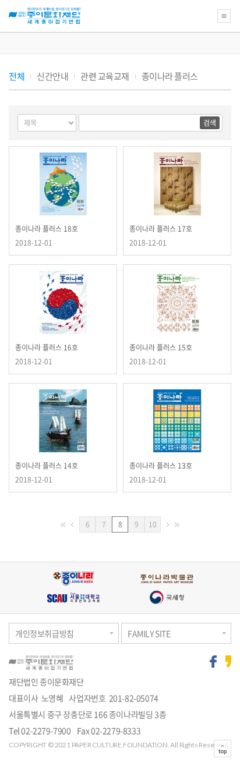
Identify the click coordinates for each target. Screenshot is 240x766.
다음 (168, 525)
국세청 (166, 597)
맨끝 (177, 525)
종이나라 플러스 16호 (46, 347)
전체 (16, 76)
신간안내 (52, 76)
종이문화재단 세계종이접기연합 (44, 16)
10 (155, 526)
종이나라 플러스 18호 (46, 229)
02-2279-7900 (45, 730)
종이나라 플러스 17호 (160, 229)
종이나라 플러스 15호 (160, 347)
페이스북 (213, 661)
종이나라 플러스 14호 (46, 465)
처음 (63, 525)
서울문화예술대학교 (73, 597)
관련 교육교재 (104, 76)
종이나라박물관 (166, 579)
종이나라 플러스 (170, 76)
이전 (72, 525)
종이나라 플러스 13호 (160, 465)
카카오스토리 (228, 661)
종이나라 (73, 579)
